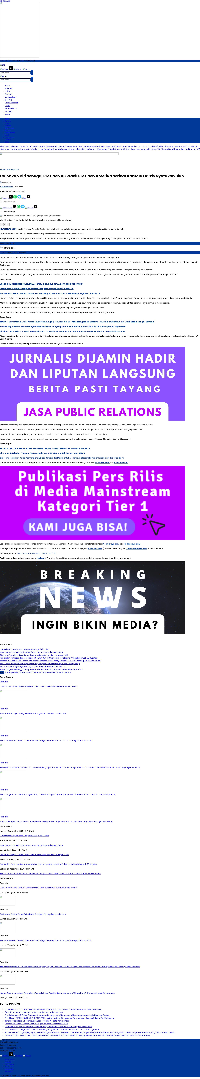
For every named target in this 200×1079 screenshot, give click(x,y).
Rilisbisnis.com (95, 548)
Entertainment (11, 102)
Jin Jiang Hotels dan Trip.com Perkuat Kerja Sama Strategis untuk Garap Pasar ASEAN (42, 453)
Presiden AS (37, 672)
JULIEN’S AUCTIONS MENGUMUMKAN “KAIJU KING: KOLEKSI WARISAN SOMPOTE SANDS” (41, 284)
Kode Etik (8, 1062)
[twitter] (11, 69)
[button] (1, 224)
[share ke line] (24, 198)
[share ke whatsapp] (15, 198)
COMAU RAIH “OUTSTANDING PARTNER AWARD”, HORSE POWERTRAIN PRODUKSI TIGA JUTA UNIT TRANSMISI (53, 1009)
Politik (7, 91)
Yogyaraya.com (111, 544)
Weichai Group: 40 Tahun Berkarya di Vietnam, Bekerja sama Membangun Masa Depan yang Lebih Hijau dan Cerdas (57, 1015)
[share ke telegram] (19, 198)
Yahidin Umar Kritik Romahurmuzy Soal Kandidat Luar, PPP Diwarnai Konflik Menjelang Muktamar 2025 (154, 149)
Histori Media (9, 1060)
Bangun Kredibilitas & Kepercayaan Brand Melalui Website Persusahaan (37, 1021)
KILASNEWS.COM (8, 229)
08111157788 (51, 553)
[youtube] (27, 69)
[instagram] (18, 69)
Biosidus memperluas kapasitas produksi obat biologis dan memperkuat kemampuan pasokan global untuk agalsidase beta (62, 331)
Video (7, 114)
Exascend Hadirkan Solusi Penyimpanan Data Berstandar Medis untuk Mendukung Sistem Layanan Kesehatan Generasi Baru (62, 458)
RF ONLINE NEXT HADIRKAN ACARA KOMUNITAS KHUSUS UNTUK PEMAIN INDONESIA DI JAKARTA (45, 448)
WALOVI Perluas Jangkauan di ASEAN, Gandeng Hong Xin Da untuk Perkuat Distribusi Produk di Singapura (52, 1029)
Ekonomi (8, 94)
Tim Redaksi (9, 1064)
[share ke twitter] (11, 198)
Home (7, 85)
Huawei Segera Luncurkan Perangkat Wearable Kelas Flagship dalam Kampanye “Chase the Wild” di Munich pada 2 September (63, 326)
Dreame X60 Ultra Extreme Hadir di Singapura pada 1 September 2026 (36, 1023)
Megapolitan (10, 97)
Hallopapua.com (132, 544)
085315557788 (24, 553)
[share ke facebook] (4, 198)
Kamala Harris (25, 672)
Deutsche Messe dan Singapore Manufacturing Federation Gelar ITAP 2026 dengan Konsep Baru (48, 1026)
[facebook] (4, 69)
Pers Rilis (8, 111)
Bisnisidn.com (121, 462)
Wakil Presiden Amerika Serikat (57, 672)
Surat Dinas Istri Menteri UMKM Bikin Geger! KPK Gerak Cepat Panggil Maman (107, 146)
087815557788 (38, 553)
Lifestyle (8, 100)
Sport (7, 105)
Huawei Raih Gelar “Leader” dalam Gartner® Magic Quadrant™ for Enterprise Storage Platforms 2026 (50, 293)
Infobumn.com (102, 462)
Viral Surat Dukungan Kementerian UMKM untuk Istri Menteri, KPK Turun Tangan (36, 146)
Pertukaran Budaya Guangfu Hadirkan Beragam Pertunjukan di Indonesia (36, 288)
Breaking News (11, 672)
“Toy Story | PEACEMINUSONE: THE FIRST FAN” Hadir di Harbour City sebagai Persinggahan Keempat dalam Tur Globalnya (59, 1018)
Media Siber (9, 1066)
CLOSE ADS (5, 1)
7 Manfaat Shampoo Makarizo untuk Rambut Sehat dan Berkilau (34, 1012)
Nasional (8, 88)
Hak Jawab (9, 1071)
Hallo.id (41, 558)
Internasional (11, 108)
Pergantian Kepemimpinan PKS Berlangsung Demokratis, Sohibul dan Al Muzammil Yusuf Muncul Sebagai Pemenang (55, 149)
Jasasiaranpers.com (136, 548)
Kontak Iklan (9, 1069)
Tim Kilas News (6, 186)
